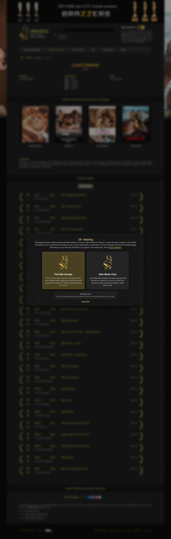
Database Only (86, 295)
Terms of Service (115, 247)
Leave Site (85, 301)
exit (134, 245)
